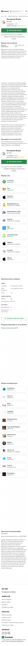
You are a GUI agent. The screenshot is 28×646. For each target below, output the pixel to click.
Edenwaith (5, 533)
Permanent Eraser (14, 20)
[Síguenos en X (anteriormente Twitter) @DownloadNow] (6, 633)
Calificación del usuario (12, 25)
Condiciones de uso (6, 617)
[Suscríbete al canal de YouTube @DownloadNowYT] (9, 633)
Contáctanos (5, 604)
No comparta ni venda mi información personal (12, 622)
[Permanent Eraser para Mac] (3, 22)
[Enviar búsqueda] (10, 11)
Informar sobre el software (15, 318)
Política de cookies (6, 620)
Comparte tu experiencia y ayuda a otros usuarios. (14, 37)
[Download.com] (5, 11)
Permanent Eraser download (8, 328)
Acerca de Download (6, 599)
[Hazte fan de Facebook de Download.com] (3, 633)
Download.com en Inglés (7, 607)
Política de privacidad (6, 615)
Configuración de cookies (8, 625)
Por (10, 24)
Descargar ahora (15, 30)
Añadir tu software (6, 602)
